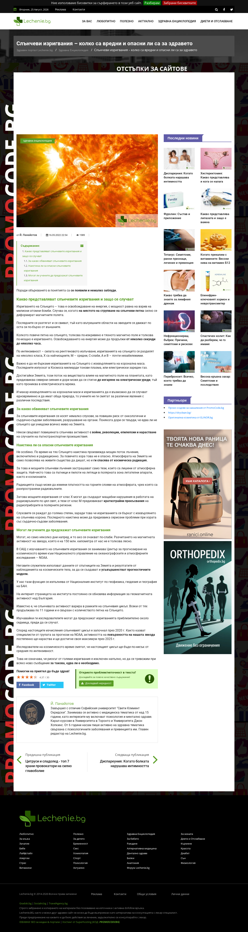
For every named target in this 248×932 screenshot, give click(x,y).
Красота (185, 848)
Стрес (22, 863)
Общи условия (146, 894)
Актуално (145, 21)
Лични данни (180, 894)
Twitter (51, 684)
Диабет (185, 853)
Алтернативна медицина (142, 848)
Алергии (24, 858)
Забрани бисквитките (180, 3)
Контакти (79, 9)
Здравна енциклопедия (177, 21)
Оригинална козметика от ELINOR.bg (190, 417)
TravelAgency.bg (58, 903)
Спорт (77, 858)
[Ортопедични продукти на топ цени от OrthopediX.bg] (198, 597)
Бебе (22, 848)
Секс (76, 848)
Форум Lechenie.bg (138, 867)
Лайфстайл (25, 853)
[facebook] (224, 9)
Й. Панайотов (28, 234)
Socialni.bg (40, 903)
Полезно (126, 21)
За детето (79, 838)
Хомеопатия (80, 853)
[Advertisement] (124, 105)
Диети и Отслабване (193, 838)
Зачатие (24, 843)
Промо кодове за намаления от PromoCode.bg (196, 407)
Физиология (188, 863)
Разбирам (152, 3)
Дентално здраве (137, 853)
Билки (130, 858)
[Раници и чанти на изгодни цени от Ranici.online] (198, 484)
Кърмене (186, 843)
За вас (87, 21)
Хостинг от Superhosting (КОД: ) (91, 922)
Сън (183, 858)
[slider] (27, 677)
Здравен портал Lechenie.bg (34, 50)
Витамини (25, 867)
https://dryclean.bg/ (179, 412)
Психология (80, 863)
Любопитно (106, 21)
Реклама (60, 9)
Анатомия (133, 863)
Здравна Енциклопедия (73, 50)
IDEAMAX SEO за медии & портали (39, 922)
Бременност (80, 843)
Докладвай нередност (98, 683)
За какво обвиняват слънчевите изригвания (55, 261)
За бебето (133, 838)
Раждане (132, 843)
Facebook (27, 684)
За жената (187, 834)
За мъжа (24, 838)
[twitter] (231, 9)
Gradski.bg (25, 903)
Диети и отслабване (216, 21)
